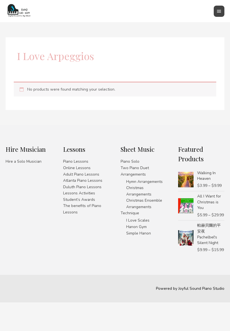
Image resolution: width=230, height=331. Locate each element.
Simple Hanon (138, 233)
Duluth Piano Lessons (82, 187)
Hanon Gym (136, 226)
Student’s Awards (79, 199)
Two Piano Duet (135, 168)
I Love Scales (138, 220)
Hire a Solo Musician (24, 161)
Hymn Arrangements (144, 181)
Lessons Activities (79, 193)
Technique (130, 213)
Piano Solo (130, 161)
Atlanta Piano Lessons (82, 180)
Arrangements (133, 174)
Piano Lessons (75, 161)
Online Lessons (77, 168)
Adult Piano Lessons (81, 174)
